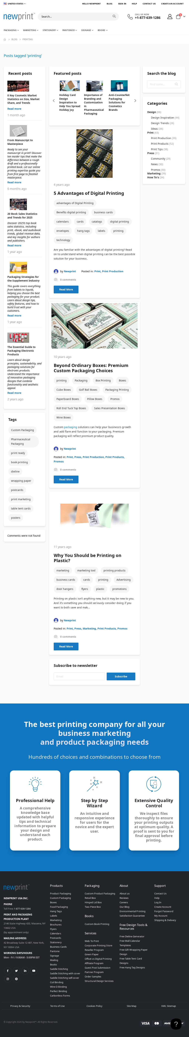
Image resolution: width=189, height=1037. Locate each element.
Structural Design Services (99, 981)
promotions (119, 589)
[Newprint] (19, 16)
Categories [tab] (157, 103)
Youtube (33, 970)
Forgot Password (163, 911)
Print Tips (159, 149)
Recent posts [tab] (20, 73)
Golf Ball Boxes (88, 389)
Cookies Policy (94, 1006)
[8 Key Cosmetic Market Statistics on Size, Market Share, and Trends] (24, 86)
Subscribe (121, 676)
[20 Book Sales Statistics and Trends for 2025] (24, 204)
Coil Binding (56, 982)
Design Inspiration (165, 117)
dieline (15, 471)
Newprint (70, 271)
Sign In (122, 3)
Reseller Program (94, 950)
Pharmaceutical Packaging (20, 441)
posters (15, 517)
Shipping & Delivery (165, 920)
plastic (100, 589)
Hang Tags (56, 911)
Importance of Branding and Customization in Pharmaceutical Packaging (94, 104)
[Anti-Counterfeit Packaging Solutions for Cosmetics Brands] (119, 86)
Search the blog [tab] (161, 73)
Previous (53, 100)
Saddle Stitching (59, 969)
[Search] (114, 16)
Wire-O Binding (58, 986)
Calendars (55, 933)
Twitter (16, 970)
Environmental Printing (132, 911)
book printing (19, 462)
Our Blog (125, 906)
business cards (103, 212)
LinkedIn (25, 970)
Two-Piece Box (93, 906)
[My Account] (170, 16)
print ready (18, 453)
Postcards (55, 938)
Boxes (122, 380)
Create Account (162, 906)
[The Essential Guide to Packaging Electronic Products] (24, 337)
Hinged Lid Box (93, 902)
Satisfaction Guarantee (132, 915)
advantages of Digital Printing (75, 203)
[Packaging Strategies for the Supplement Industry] (24, 267)
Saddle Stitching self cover (64, 977)
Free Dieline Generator (132, 936)
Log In (157, 902)
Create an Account (172, 3)
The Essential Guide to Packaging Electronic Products (21, 350)
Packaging (81, 380)
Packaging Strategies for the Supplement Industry (23, 278)
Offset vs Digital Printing (98, 958)
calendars (62, 221)
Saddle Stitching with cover (65, 973)
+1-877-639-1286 (147, 17)
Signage (54, 955)
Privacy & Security (20, 1006)
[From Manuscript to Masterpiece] (24, 131)
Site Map (132, 1006)
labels (101, 231)
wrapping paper (21, 480)
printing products (115, 570)
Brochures (55, 924)
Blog (109, 3)
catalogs (97, 221)
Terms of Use (57, 1006)
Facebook (7, 970)
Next (135, 100)
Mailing (54, 960)
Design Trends (162, 123)
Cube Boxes (63, 389)
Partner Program (94, 972)
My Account (161, 915)
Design (154, 112)
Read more (14, 108)
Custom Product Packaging (100, 893)
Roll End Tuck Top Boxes (71, 408)
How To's (155, 177)
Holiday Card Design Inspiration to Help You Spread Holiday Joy (69, 102)
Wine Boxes (63, 417)
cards (80, 221)
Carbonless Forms (60, 995)
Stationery (56, 942)
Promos (115, 399)
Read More (66, 289)
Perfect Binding (58, 991)
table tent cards (21, 508)
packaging (70, 427)
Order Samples (93, 976)
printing (118, 231)
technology (63, 240)
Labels (53, 915)
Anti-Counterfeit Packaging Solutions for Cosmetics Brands (119, 102)
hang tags (83, 231)
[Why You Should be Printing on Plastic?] (94, 516)
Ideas (157, 128)
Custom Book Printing (97, 924)
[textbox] (164, 84)
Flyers (53, 929)
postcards (17, 490)
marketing (62, 570)
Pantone (54, 951)
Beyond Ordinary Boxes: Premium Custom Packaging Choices (91, 367)
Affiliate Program (94, 963)
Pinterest (16, 979)
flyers (84, 589)
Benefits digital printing (71, 212)
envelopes (62, 231)
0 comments (68, 279)
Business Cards (58, 946)
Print (97, 271)
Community (160, 158)
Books (53, 964)
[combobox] (78, 17)
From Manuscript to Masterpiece (20, 142)
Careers (124, 902)
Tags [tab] (12, 419)
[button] (176, 84)
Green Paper (92, 954)
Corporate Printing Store (98, 945)
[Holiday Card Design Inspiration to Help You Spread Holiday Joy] (69, 86)
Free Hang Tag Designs (132, 967)
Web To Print (92, 941)
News (157, 164)
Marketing (89, 628)
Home (5, 39)
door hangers (64, 589)
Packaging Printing (117, 389)
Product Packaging (60, 893)
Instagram (7, 979)
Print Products (114, 457)
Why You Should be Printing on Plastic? (87, 557)
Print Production (112, 271)
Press (77, 457)
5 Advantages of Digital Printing (89, 193)
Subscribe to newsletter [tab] (75, 665)
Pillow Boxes (94, 399)
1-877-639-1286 (22, 908)
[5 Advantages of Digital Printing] (94, 153)
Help (134, 3)
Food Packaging (59, 906)
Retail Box (90, 898)
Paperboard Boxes (67, 399)
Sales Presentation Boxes (109, 408)
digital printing (119, 221)
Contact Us (149, 3)
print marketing (21, 499)
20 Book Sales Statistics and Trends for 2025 (22, 215)
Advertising (123, 579)
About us (125, 893)
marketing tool (86, 570)
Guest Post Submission (97, 967)
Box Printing (103, 380)
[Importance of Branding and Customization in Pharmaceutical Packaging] (94, 86)
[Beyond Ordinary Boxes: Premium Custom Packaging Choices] (94, 326)
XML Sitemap (168, 1006)
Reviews (124, 898)
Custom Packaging (22, 430)
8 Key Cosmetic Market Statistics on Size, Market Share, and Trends (23, 99)
